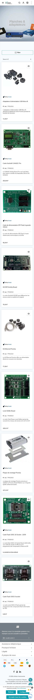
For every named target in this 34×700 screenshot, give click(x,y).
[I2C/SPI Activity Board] (17, 263)
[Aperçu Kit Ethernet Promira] (28, 313)
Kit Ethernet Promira (9, 349)
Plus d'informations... (22, 688)
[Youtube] (17, 672)
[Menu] (3, 3)
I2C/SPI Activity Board (10, 287)
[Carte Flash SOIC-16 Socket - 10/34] (17, 511)
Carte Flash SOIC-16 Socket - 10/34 (14, 534)
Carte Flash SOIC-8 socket (11, 596)
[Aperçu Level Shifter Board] (28, 375)
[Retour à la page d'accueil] (8, 2)
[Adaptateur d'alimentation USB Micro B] (17, 78)
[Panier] (31, 3)
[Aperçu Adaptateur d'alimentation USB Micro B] (28, 66)
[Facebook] (14, 672)
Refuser (11, 692)
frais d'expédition (10, 681)
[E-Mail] (30, 684)
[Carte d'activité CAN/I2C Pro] (17, 139)
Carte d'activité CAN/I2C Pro (12, 163)
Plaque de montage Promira (12, 473)
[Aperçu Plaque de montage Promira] (28, 437)
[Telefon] (30, 680)
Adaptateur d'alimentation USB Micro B (15, 101)
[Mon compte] (23, 3)
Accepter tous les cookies (17, 697)
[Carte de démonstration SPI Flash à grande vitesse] (17, 201)
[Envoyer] (29, 638)
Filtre (18, 52)
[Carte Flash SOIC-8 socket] (17, 573)
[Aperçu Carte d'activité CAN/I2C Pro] (28, 128)
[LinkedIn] (20, 672)
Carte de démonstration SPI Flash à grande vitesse (17, 226)
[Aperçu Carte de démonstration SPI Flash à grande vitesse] (28, 190)
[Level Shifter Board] (17, 387)
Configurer (23, 692)
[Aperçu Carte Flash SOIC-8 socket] (28, 561)
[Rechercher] (19, 3)
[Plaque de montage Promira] (17, 449)
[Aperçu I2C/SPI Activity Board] (28, 252)
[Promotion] (27, 3)
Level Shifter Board (9, 411)
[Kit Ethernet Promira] (17, 325)
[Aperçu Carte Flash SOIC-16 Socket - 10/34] (28, 499)
